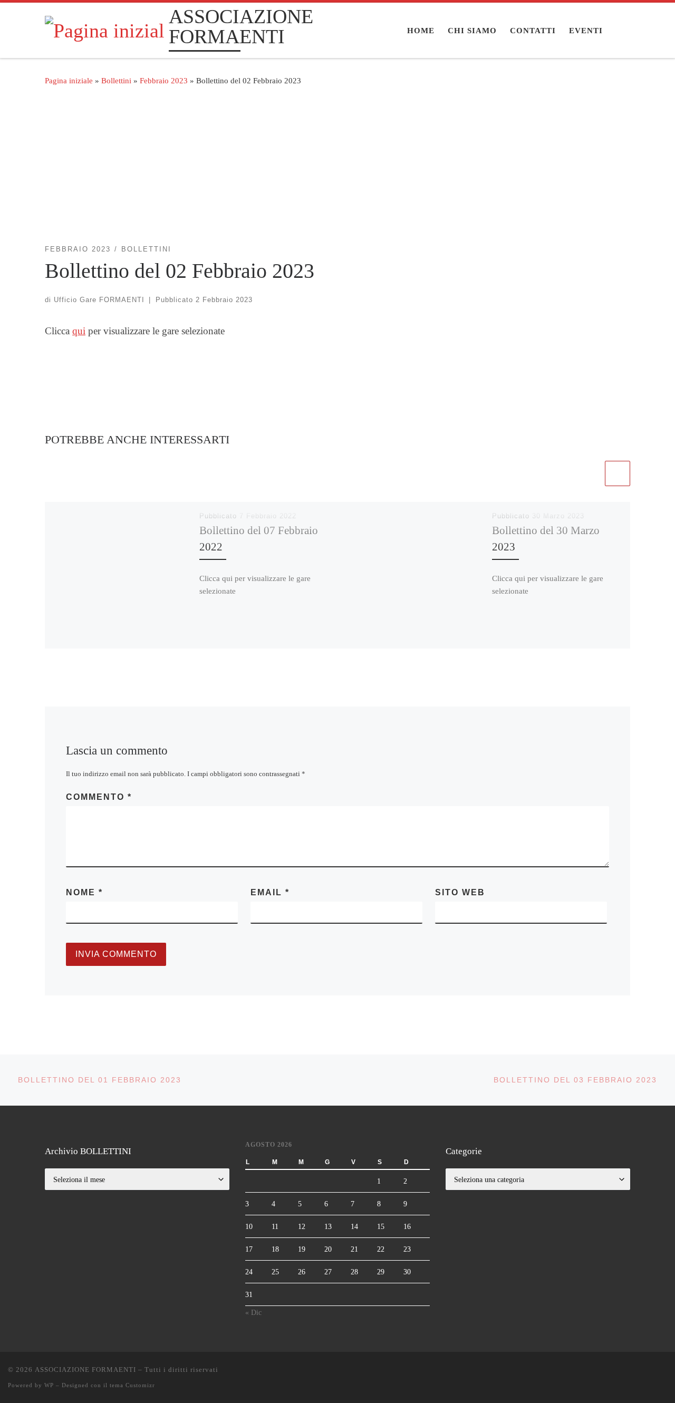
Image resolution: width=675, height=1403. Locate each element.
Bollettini (116, 80)
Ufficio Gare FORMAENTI (99, 300)
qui (78, 330)
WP (49, 1385)
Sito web (460, 892)
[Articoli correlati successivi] (617, 473)
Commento (99, 796)
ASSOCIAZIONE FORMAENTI (85, 1369)
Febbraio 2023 (164, 80)
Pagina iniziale (69, 80)
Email (270, 892)
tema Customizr (132, 1385)
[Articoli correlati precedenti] (590, 473)
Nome (84, 892)
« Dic (253, 1312)
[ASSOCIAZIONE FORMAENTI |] (105, 29)
